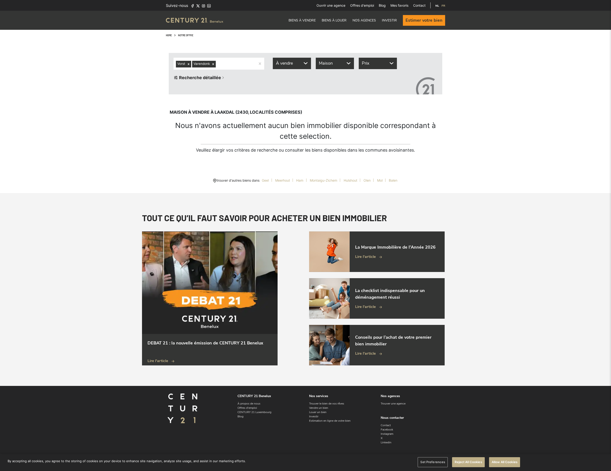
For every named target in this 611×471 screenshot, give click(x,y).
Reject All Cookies (468, 462)
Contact (419, 5)
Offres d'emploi (362, 5)
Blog (382, 5)
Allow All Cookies (504, 462)
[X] (198, 5)
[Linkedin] (209, 5)
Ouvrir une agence (330, 5)
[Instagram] (203, 5)
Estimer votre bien (424, 20)
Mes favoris (399, 5)
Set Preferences (432, 462)
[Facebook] (192, 5)
